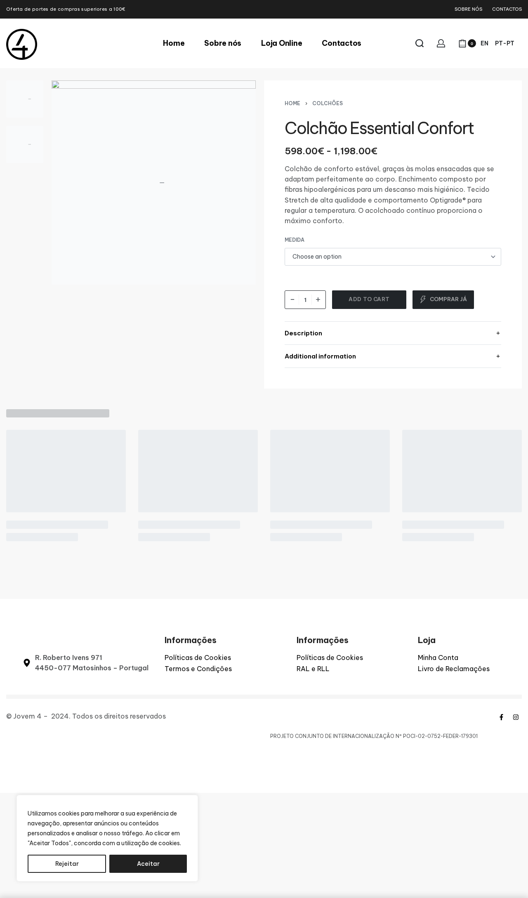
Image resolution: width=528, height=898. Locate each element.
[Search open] (419, 43)
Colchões (327, 103)
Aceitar (148, 863)
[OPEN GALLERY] (154, 182)
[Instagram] (515, 717)
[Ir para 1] (24, 99)
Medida (294, 240)
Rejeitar (67, 863)
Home (292, 103)
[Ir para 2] (24, 144)
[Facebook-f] (501, 717)
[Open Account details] (441, 43)
